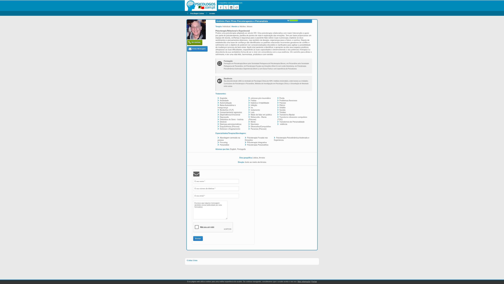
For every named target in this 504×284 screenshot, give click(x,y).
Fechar (314, 282)
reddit (236, 7)
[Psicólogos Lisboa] (201, 5)
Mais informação (304, 282)
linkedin (231, 7)
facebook (220, 7)
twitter (225, 7)
